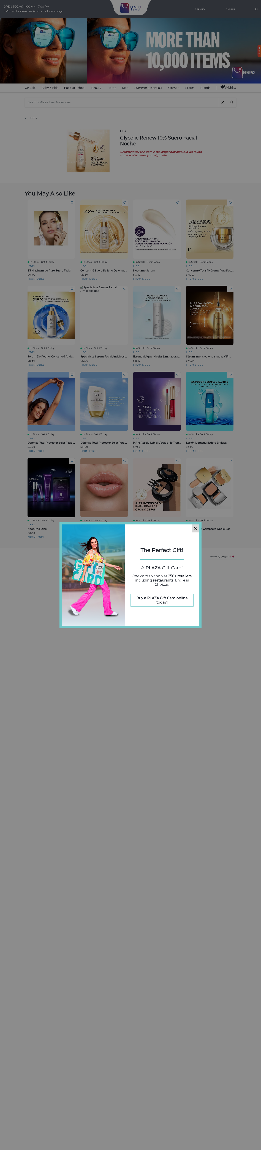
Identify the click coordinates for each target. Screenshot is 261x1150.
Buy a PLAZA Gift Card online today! (162, 600)
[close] (195, 528)
